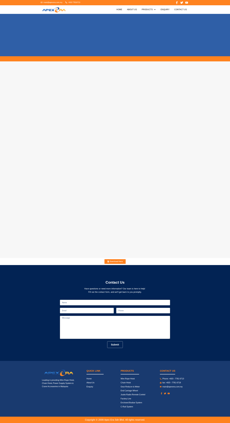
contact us (180, 9)
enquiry (165, 9)
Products (147, 9)
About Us (132, 9)
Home (119, 9)
